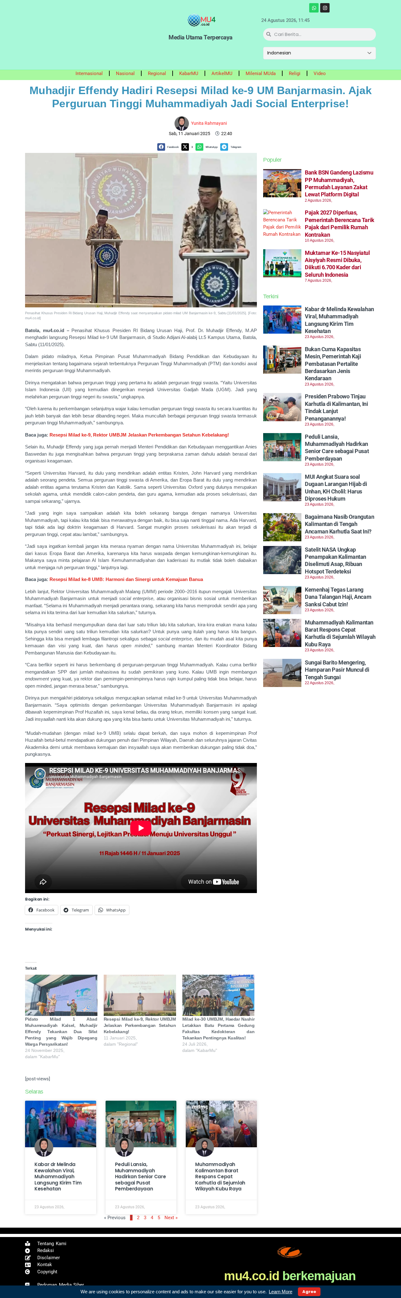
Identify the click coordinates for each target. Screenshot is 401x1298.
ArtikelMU (221, 73)
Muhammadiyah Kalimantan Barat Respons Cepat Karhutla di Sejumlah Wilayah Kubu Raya (220, 1176)
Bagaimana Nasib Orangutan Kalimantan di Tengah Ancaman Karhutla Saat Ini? (339, 524)
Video (320, 73)
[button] (169, 147)
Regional (157, 73)
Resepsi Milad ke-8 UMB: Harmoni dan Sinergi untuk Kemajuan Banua (126, 579)
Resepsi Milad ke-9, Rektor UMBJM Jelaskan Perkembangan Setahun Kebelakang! (139, 434)
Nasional (125, 73)
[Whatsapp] (314, 8)
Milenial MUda (261, 73)
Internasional (89, 73)
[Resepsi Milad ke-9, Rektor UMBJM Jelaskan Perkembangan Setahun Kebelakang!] (140, 995)
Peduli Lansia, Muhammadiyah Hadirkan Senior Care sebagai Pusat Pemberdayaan (140, 1176)
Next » (171, 1217)
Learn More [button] (280, 1291)
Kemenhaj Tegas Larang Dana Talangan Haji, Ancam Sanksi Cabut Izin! (338, 597)
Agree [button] (309, 1292)
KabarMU (188, 73)
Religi (294, 73)
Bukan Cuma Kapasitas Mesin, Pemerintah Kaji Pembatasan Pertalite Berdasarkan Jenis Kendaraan (333, 364)
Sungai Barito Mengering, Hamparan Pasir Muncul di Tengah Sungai (337, 669)
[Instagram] (325, 8)
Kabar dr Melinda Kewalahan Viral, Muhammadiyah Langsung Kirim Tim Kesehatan (57, 1176)
